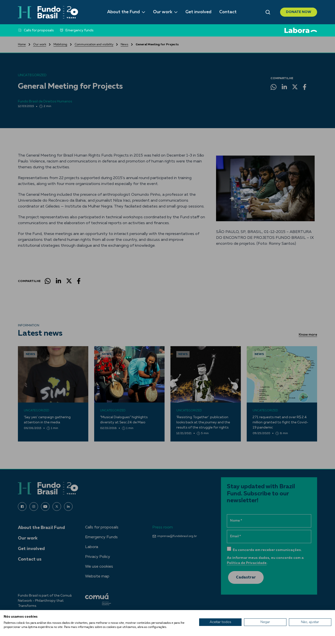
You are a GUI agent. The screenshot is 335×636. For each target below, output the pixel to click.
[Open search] (268, 12)
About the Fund (123, 12)
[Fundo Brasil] (48, 12)
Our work (162, 12)
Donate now (298, 12)
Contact (228, 12)
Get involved (198, 12)
